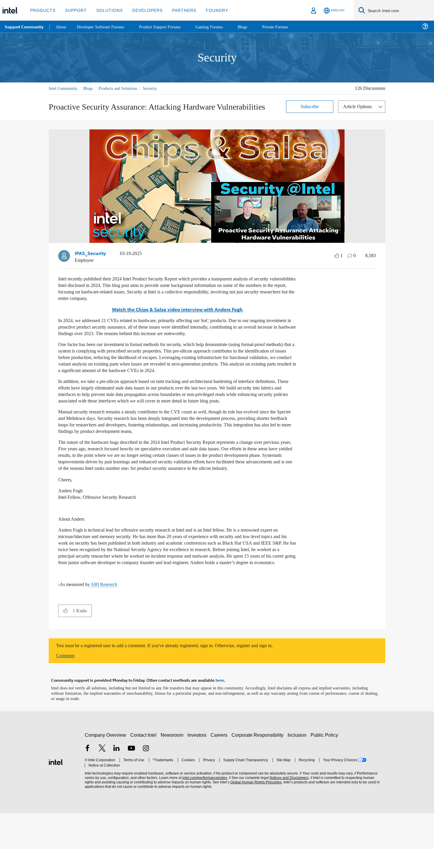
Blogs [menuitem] (253, 26)
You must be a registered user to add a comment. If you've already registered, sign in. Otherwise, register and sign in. (179, 682)
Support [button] (74, 10)
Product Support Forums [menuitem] (167, 26)
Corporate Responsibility (258, 770)
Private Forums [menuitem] (287, 26)
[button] (65, 646)
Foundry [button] (210, 10)
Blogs (91, 88)
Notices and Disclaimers (287, 813)
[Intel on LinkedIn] (117, 784)
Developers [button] (143, 10)
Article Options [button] (359, 106)
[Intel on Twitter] (102, 784)
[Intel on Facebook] (87, 784)
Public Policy (325, 770)
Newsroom (173, 770)
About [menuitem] (61, 26)
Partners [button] (178, 10)
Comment (66, 692)
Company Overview (105, 770)
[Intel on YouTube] (131, 784)
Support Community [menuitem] (24, 26)
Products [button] (42, 10)
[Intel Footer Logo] (56, 797)
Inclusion (298, 770)
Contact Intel (144, 770)
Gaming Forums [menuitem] (218, 26)
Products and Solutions (124, 88)
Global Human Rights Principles (254, 818)
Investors (198, 770)
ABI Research (109, 621)
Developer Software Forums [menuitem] (104, 26)
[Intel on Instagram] (146, 784)
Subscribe (310, 106)
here (220, 716)
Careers (220, 770)
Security (159, 88)
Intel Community (64, 88)
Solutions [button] (106, 10)
